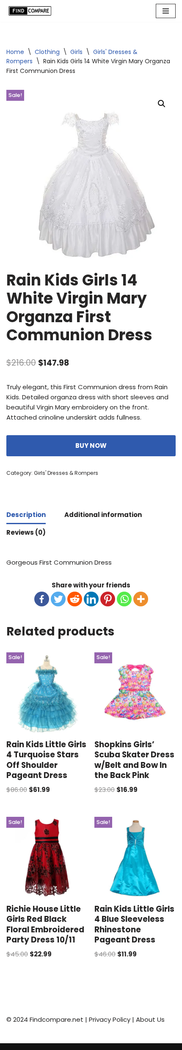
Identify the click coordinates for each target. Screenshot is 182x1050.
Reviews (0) (26, 532)
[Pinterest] (107, 599)
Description (26, 514)
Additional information (103, 514)
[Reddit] (74, 599)
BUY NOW (91, 445)
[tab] (26, 515)
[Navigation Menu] (166, 11)
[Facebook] (41, 599)
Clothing (47, 52)
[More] (140, 599)
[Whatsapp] (124, 599)
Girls (76, 52)
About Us (150, 1019)
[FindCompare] (31, 11)
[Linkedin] (91, 599)
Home (15, 52)
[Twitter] (58, 599)
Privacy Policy (109, 1019)
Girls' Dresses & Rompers (66, 473)
